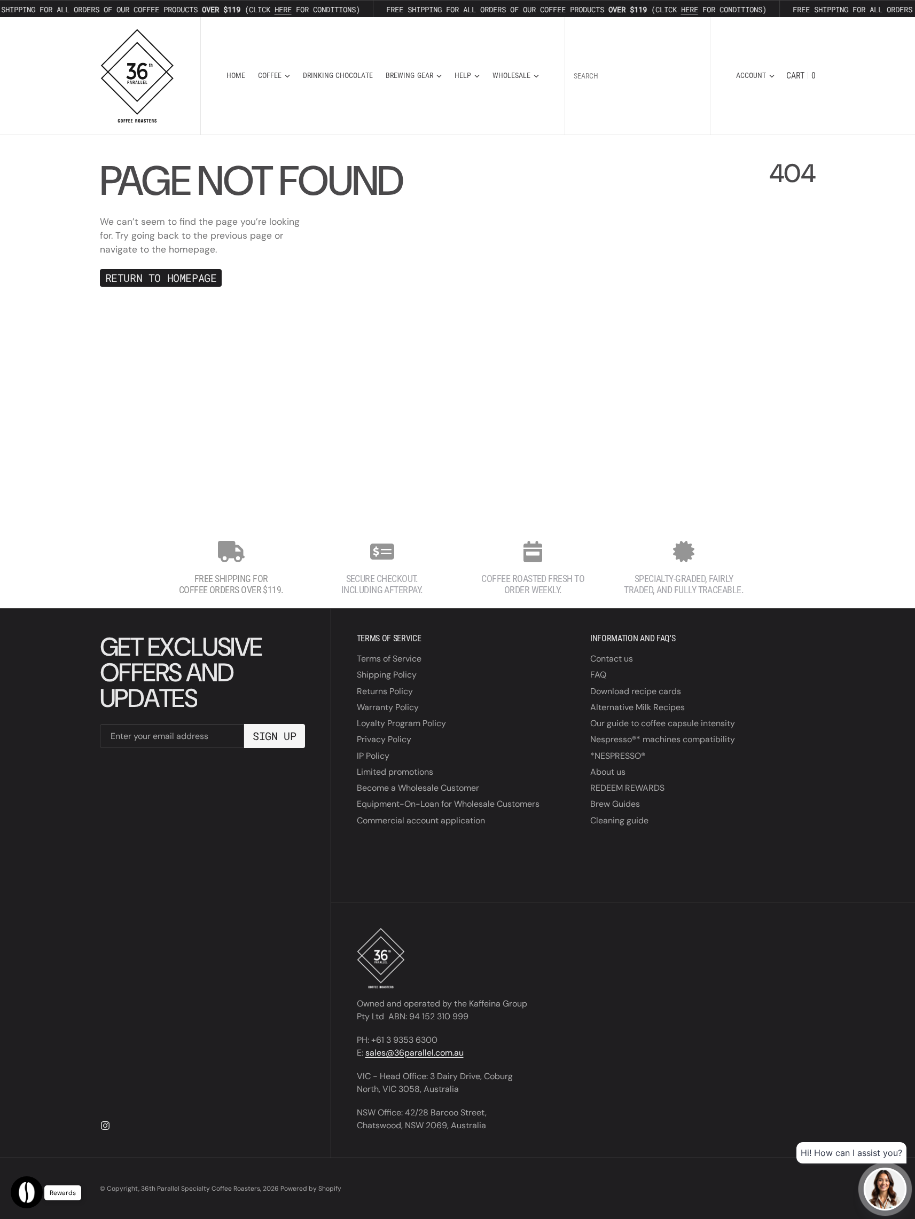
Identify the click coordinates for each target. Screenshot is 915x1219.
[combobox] (637, 76)
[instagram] (105, 1125)
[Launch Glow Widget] (27, 1192)
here (281, 9)
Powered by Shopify (310, 1188)
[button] (755, 75)
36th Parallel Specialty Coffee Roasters (200, 1188)
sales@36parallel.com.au (414, 1052)
